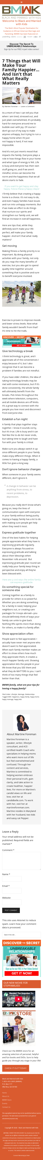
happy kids (18, 699)
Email (6, 885)
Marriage (21, 694)
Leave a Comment (28, 106)
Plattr (28, 1155)
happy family (24, 697)
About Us (5, 1096)
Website (6, 897)
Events (4, 1103)
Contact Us (6, 1107)
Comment (8, 850)
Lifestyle (14, 694)
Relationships (30, 694)
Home (4, 1093)
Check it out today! (15, 1068)
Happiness (15, 697)
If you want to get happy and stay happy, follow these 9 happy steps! (21, 187)
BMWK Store (6, 1100)
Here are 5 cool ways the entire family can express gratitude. (21, 581)
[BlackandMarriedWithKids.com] (21, 16)
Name (6, 874)
